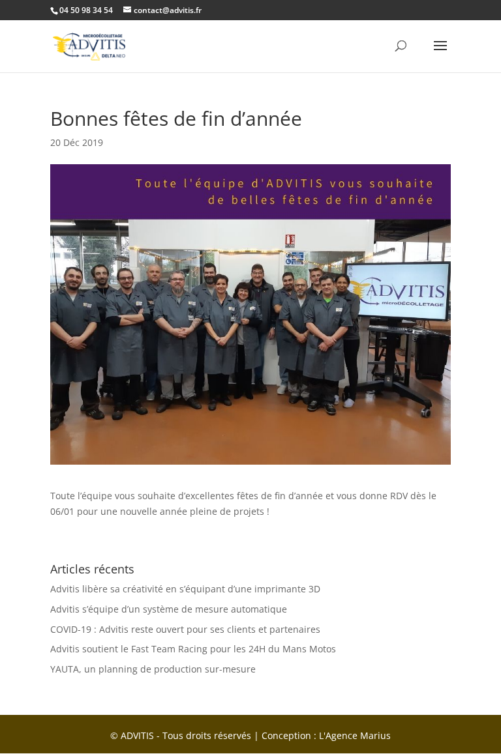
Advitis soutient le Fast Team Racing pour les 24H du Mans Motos (193, 649)
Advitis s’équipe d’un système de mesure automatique (168, 609)
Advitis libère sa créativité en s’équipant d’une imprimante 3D (185, 589)
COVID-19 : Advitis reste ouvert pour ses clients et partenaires (185, 629)
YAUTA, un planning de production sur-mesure (153, 669)
